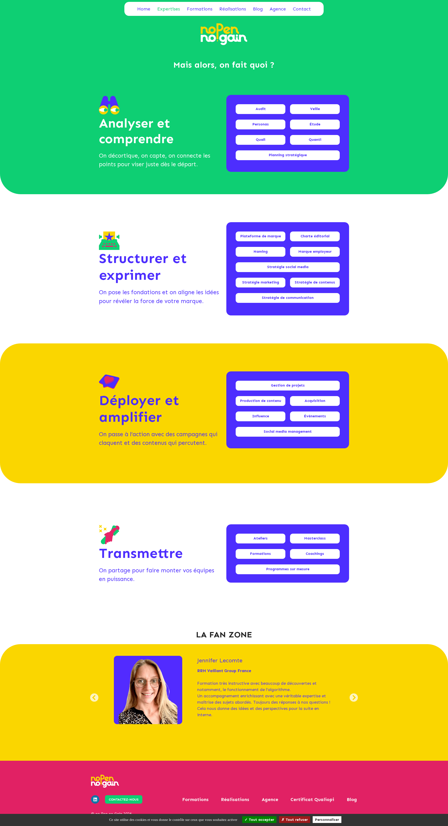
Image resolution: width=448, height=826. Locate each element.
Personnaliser (327, 819)
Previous (94, 701)
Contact (302, 9)
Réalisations (232, 9)
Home (143, 9)
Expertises (168, 9)
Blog (258, 9)
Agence (278, 9)
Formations (199, 9)
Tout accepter (261, 819)
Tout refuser (296, 819)
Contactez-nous (124, 800)
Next (353, 701)
